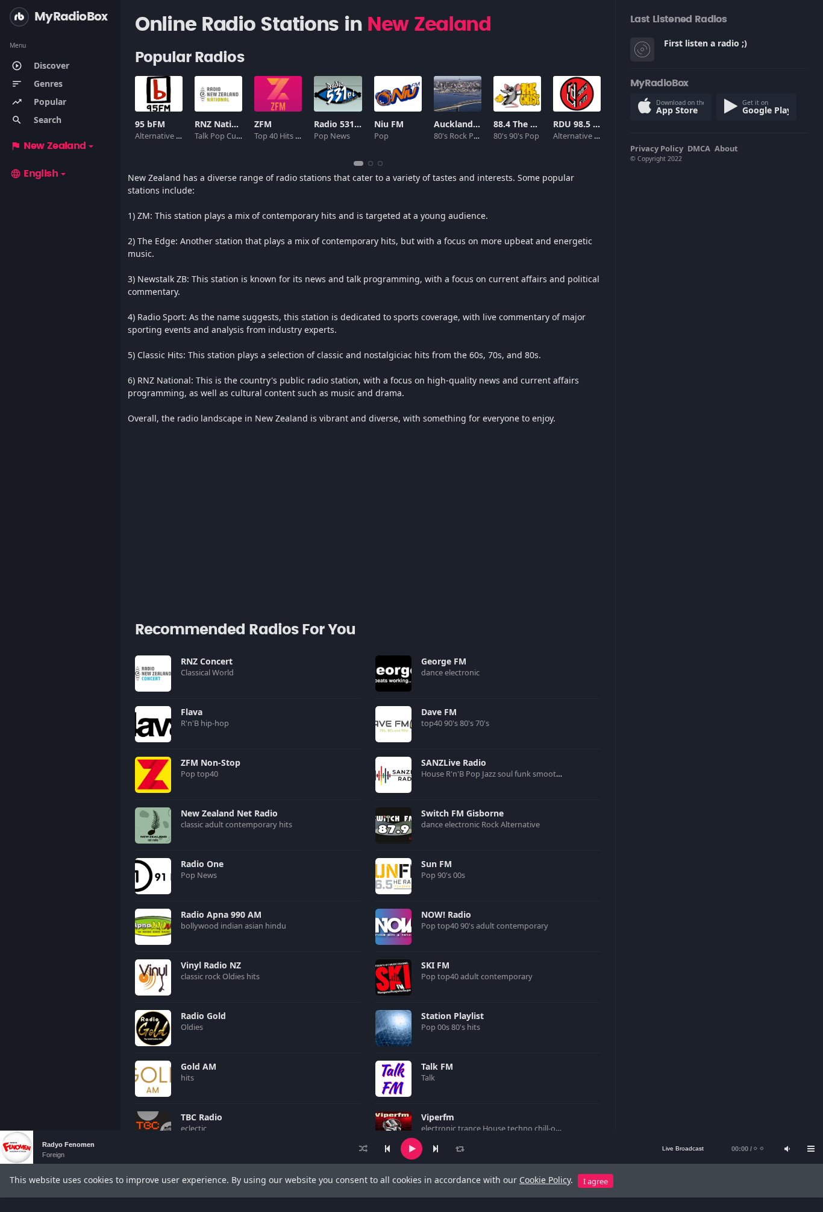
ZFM (263, 124)
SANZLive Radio (453, 762)
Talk (202, 135)
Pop (218, 135)
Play (153, 673)
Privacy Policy (656, 148)
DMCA (698, 148)
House (433, 773)
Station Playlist (452, 1015)
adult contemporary (242, 824)
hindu (276, 925)
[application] (411, 1149)
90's (517, 135)
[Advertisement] (368, 528)
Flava (191, 712)
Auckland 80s (461, 124)
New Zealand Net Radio (229, 813)
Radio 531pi (338, 124)
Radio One (202, 864)
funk (524, 773)
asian (255, 925)
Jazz (490, 773)
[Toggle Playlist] (811, 1149)
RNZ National (222, 124)
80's (441, 135)
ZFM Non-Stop (210, 762)
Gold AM (198, 1066)
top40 (432, 723)
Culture (241, 135)
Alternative (155, 135)
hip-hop (216, 723)
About (726, 148)
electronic (463, 672)
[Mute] (787, 1149)
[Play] (411, 1149)
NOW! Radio (446, 914)
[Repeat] (460, 1149)
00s (460, 875)
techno (520, 1128)
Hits (287, 135)
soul (506, 773)
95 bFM (150, 124)
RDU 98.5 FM (579, 124)
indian (233, 925)
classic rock (201, 976)
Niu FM (389, 124)
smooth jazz (555, 773)
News (341, 135)
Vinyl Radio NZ (211, 965)
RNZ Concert (207, 661)
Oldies (234, 976)
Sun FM (436, 864)
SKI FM (435, 965)
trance (470, 1128)
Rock (459, 135)
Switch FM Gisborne (462, 813)
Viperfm (437, 1117)
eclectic (194, 1128)
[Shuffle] (363, 1149)
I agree (595, 1181)
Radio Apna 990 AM (221, 914)
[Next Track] (436, 1149)
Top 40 (267, 135)
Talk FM (437, 1066)
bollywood (201, 925)
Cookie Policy (545, 1179)
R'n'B (191, 723)
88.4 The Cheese (526, 124)
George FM (443, 661)
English (34, 173)
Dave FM (439, 712)
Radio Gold (203, 1015)
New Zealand (48, 145)
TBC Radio (201, 1117)
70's (483, 723)
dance (433, 672)
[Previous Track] (387, 1149)
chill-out (549, 1128)
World (224, 672)
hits (286, 824)
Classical (196, 672)
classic (193, 824)
